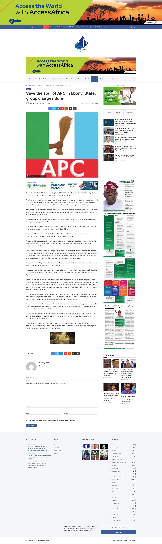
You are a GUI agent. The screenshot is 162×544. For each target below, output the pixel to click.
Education (115, 468)
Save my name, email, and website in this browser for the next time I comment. (51, 420)
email (55, 453)
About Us (37, 79)
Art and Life (115, 448)
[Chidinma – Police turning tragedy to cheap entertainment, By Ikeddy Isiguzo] (109, 149)
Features (114, 474)
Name (28, 406)
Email (28, 413)
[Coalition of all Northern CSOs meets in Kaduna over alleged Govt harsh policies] (109, 131)
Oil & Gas (87, 79)
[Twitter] (54, 108)
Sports (114, 517)
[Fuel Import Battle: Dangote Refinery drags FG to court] (86, 457)
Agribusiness (47, 79)
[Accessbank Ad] (81, 65)
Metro (113, 494)
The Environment (104, 79)
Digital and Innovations (118, 459)
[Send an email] (37, 103)
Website (66, 413)
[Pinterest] (62, 108)
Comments (129, 112)
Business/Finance (58, 79)
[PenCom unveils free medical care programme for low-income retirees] (104, 446)
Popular (108, 112)
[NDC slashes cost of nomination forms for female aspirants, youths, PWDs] (86, 446)
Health (114, 482)
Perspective (115, 503)
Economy (114, 465)
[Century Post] (81, 42)
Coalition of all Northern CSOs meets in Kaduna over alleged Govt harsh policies (124, 130)
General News (70, 79)
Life (113, 491)
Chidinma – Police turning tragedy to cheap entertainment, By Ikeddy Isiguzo (125, 148)
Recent (118, 112)
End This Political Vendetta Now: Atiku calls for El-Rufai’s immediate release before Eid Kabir (127, 373)
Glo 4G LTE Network (120, 85)
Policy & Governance (118, 509)
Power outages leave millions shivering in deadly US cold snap (124, 156)
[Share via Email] (70, 108)
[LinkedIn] (58, 108)
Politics (95, 79)
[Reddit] (66, 108)
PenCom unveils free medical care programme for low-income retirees (70, 27)
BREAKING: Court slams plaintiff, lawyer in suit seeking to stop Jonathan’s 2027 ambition (111, 396)
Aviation (114, 450)
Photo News (115, 506)
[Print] (74, 108)
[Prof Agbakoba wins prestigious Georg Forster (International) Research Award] (109, 139)
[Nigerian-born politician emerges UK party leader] (86, 452)
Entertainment (116, 471)
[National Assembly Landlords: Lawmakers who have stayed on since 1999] (111, 363)
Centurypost (115, 456)
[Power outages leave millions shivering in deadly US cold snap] (109, 157)
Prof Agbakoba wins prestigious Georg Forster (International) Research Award (125, 139)
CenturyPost (33, 103)
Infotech (79, 79)
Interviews (115, 488)
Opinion (114, 500)
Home (30, 79)
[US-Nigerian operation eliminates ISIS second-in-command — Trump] (104, 457)
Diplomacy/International (119, 462)
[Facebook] (50, 108)
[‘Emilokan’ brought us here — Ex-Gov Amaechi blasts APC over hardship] (128, 388)
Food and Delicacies (118, 477)
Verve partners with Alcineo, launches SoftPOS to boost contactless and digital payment (125, 121)
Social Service (116, 514)
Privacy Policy (58, 450)
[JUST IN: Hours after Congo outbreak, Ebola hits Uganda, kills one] (95, 452)
